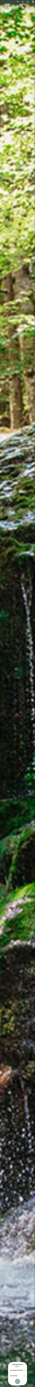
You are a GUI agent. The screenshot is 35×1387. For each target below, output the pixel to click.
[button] (26, 7)
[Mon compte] (29, 8)
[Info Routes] (28, 2)
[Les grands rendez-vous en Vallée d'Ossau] (17, 693)
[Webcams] (23, 2)
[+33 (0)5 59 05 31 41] (18, 2)
